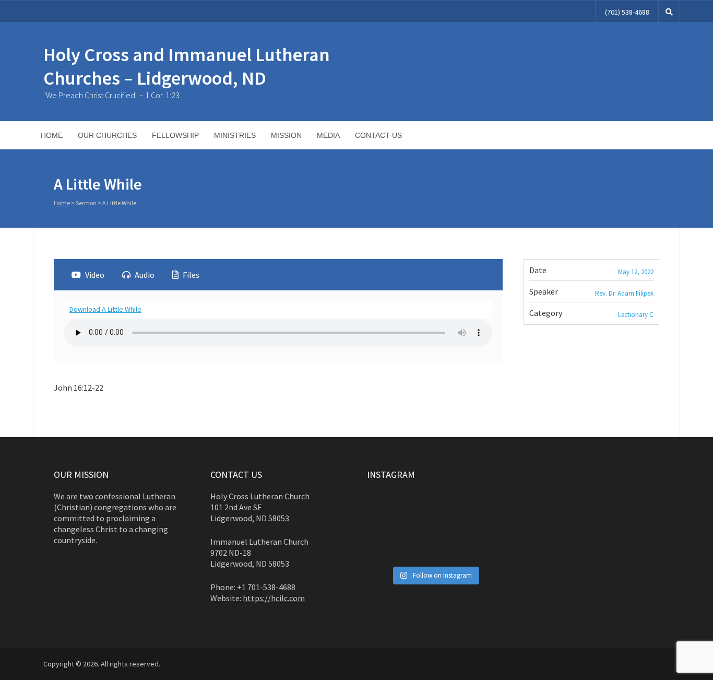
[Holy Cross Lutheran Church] (417, 549)
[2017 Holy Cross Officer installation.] (417, 527)
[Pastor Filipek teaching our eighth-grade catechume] (382, 549)
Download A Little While (105, 309)
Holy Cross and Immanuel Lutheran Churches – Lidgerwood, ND (186, 66)
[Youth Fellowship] (382, 527)
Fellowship (175, 135)
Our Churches (107, 135)
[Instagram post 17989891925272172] (382, 505)
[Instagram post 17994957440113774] (417, 505)
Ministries (235, 135)
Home (52, 135)
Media (328, 135)
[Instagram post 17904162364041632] (488, 505)
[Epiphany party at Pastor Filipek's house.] (452, 527)
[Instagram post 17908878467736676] (452, 505)
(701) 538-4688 (627, 12)
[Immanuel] (452, 549)
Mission (286, 135)
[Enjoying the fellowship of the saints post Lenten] (488, 527)
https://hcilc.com (274, 598)
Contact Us (378, 135)
